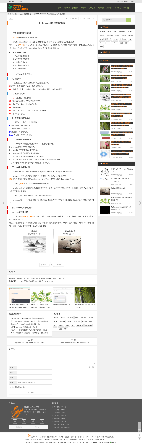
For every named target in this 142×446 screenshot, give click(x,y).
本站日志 (126, 8)
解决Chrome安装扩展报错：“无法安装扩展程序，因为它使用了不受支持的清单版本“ (38, 330)
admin (50, 278)
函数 (11, 179)
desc (91, 321)
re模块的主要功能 (21, 62)
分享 (59, 264)
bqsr (76, 317)
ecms (67, 325)
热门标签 (127, 1)
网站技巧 (84, 8)
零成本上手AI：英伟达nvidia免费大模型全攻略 (26, 324)
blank (55, 321)
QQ (11, 382)
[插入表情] (89, 367)
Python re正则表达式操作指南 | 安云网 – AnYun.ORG (35, 281)
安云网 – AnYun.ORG (20, 7)
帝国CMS (77, 321)
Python (36, 14)
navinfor (70, 317)
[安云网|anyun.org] (113, 442)
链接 (132, 1)
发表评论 (74, 18)
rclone (69, 321)
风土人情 (92, 8)
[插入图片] (93, 367)
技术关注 (75, 8)
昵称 (13, 367)
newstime (80, 325)
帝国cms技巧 (63, 329)
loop (55, 325)
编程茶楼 (27, 14)
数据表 (63, 317)
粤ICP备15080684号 (102, 442)
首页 (59, 8)
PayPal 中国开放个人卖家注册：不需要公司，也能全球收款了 (31, 333)
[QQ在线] (24, 421)
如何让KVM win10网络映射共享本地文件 (24, 327)
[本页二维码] (139, 439)
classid (61, 325)
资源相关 (101, 8)
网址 (11, 377)
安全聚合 (118, 8)
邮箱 (13, 372)
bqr (73, 325)
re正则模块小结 (20, 68)
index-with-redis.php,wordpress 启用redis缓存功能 (27, 318)
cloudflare (88, 325)
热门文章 (120, 1)
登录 (20, 1)
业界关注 (67, 8)
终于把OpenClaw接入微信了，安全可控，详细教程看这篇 (29, 321)
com (55, 329)
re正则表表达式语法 (21, 56)
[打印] (66, 18)
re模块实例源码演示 (21, 65)
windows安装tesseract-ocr (61, 304)
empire (56, 317)
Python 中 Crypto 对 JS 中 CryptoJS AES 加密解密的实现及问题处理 (40, 307)
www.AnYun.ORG (27, 216)
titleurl (91, 317)
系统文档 (83, 317)
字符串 (21, 45)
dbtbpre (62, 321)
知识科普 (109, 8)
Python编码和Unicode (118, 188)
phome (84, 321)
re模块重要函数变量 (21, 59)
